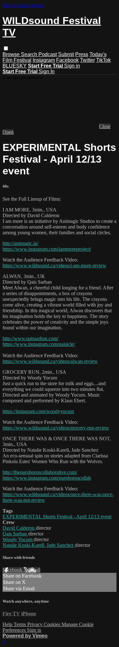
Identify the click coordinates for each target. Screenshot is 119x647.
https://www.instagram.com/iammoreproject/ (47, 249)
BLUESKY (15, 65)
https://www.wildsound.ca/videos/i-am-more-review (54, 265)
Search (29, 54)
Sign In (47, 71)
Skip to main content (23, 5)
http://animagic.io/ (20, 243)
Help (8, 624)
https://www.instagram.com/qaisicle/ (39, 344)
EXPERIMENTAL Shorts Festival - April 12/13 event (57, 516)
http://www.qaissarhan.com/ (30, 338)
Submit (66, 54)
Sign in (72, 65)
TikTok (103, 60)
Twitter (87, 60)
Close (104, 126)
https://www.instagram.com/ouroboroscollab (47, 478)
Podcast (47, 54)
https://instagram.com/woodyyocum (38, 411)
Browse (12, 54)
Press (81, 54)
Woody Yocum (18, 539)
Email (34, 570)
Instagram (44, 60)
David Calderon (19, 528)
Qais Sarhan (15, 533)
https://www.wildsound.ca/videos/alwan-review (50, 361)
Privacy (35, 624)
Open (8, 132)
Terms (20, 624)
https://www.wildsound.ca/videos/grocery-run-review (56, 427)
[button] (6, 48)
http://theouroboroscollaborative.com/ (40, 472)
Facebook (67, 60)
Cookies (53, 624)
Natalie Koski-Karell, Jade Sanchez (39, 545)
